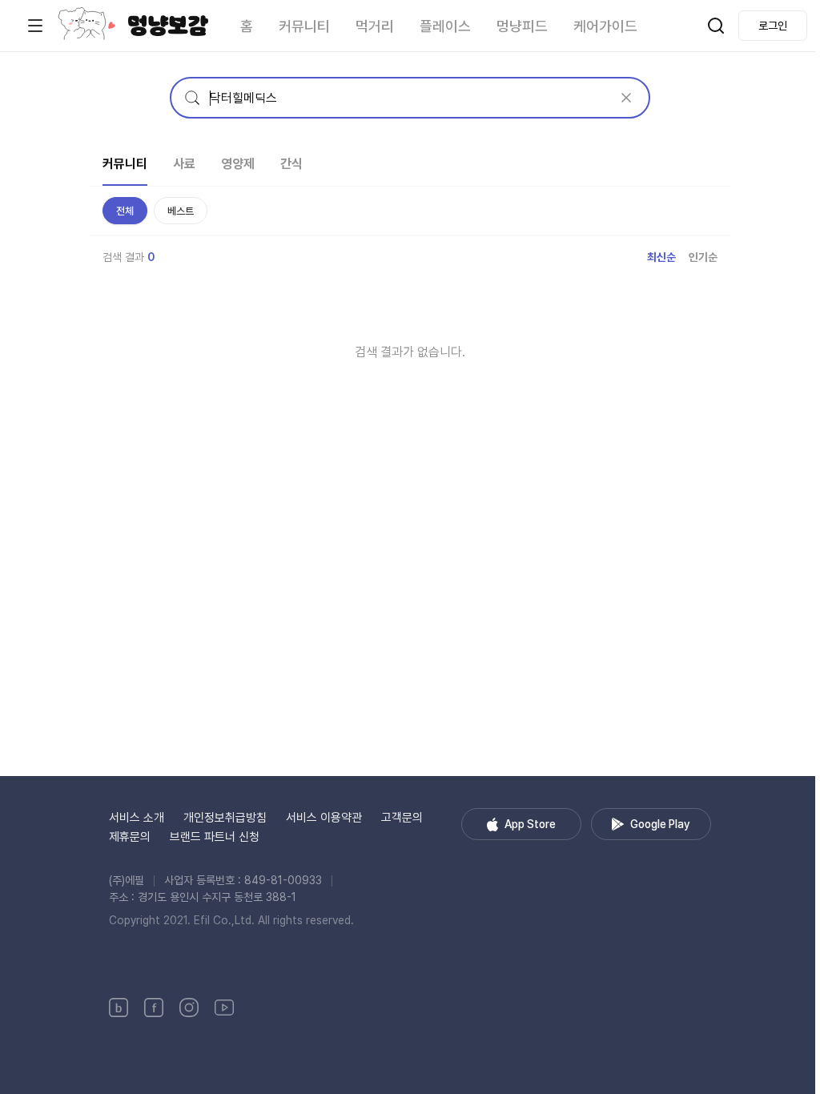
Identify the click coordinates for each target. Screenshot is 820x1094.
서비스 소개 (136, 817)
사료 (184, 163)
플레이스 (445, 26)
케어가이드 (605, 26)
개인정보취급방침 (225, 817)
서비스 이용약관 (324, 817)
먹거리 (375, 26)
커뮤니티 (304, 26)
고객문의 (402, 817)
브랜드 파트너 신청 (214, 837)
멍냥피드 (522, 26)
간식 (291, 163)
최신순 (661, 257)
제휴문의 (130, 837)
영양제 (238, 163)
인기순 (703, 257)
